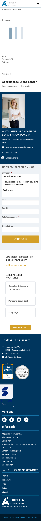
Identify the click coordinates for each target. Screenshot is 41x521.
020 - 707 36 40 (11, 354)
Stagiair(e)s (13, 312)
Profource (6, 476)
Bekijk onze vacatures (14, 265)
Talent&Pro (6, 480)
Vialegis (5, 492)
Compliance (7, 461)
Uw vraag (7, 173)
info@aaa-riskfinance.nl (14, 357)
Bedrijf (5, 208)
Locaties (8, 10)
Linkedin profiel (12, 158)
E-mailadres (7, 226)
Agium (4, 488)
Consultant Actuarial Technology (18, 287)
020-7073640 (11, 153)
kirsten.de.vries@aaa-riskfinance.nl (20, 147)
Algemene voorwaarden (12, 434)
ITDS (4, 484)
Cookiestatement (9, 465)
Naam (5, 199)
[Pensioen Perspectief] (20, 501)
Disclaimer (6, 441)
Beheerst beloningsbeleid (12, 451)
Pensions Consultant (18, 301)
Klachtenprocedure (10, 437)
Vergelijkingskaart (9, 454)
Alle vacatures (20, 327)
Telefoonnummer (10, 217)
